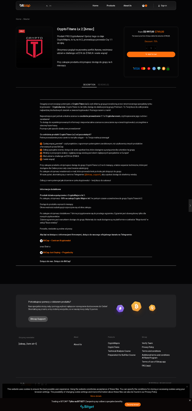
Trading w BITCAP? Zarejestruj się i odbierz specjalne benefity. (87, 401)
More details (96, 396)
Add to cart (152, 54)
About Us (128, 5)
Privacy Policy (148, 347)
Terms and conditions (151, 351)
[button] (38, 319)
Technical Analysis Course (119, 351)
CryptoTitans (113, 347)
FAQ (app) (146, 366)
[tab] (89, 84)
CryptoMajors (114, 343)
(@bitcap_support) (92, 174)
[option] (50, 6)
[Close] (190, 400)
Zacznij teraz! (133, 404)
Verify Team (147, 343)
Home (95, 5)
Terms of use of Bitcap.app (154, 362)
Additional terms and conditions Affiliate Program (156, 356)
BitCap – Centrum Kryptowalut (57, 240)
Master (26, 19)
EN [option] (50, 6)
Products (111, 5)
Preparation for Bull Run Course (121, 355)
